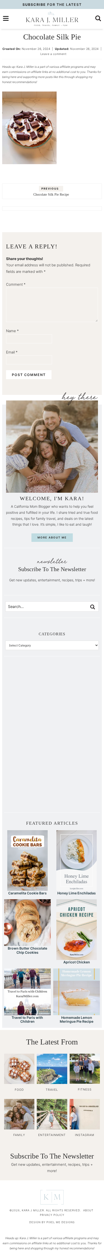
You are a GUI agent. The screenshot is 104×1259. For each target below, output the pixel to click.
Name (12, 331)
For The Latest (52, 4)
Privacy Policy (52, 1215)
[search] (98, 18)
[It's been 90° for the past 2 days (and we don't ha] (28, 764)
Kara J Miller (52, 19)
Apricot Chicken (76, 962)
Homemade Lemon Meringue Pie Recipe (76, 1019)
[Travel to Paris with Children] (27, 1013)
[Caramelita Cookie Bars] (27, 888)
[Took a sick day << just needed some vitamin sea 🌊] (28, 712)
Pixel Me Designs (60, 1222)
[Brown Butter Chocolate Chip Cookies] (27, 944)
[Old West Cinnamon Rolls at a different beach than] (75, 712)
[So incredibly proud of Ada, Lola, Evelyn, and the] (75, 686)
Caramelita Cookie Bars (27, 893)
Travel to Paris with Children (27, 1019)
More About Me (52, 537)
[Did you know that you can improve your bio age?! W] (28, 686)
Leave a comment (53, 54)
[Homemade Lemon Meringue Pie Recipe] (76, 1013)
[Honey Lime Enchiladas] (76, 888)
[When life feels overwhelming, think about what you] (28, 790)
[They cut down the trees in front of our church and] (28, 738)
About (88, 1210)
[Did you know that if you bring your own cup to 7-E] (75, 738)
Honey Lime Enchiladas (76, 893)
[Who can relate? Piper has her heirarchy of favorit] (75, 764)
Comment (16, 284)
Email (12, 352)
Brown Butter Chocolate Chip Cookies (27, 950)
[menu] (6, 18)
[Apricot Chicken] (76, 958)
